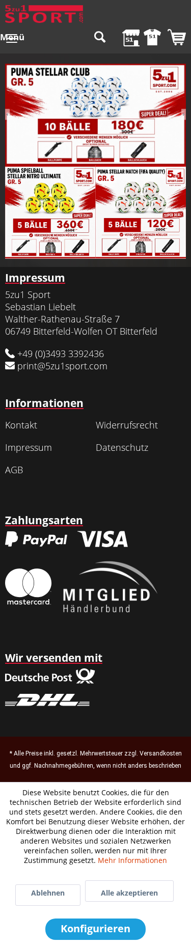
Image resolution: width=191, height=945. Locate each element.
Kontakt (21, 425)
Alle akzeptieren (129, 893)
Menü (12, 37)
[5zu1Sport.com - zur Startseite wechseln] (44, 14)
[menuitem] (12, 38)
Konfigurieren (95, 928)
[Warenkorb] (175, 38)
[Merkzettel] (125, 38)
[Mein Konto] (150, 38)
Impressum (28, 447)
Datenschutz (122, 447)
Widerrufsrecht (127, 425)
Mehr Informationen (132, 860)
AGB (14, 470)
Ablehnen (48, 893)
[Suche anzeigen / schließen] (100, 38)
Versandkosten (161, 753)
